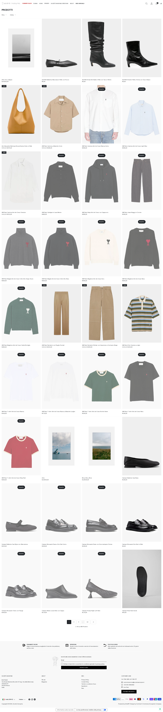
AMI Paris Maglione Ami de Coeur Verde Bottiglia (16, 345)
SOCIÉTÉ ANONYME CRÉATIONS (59, 3)
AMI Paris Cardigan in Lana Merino (52, 212)
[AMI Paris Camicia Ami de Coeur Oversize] (21, 180)
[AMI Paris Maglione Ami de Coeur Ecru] (101, 247)
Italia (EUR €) (9, 699)
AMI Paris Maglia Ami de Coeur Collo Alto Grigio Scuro (17, 279)
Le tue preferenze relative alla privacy (88, 710)
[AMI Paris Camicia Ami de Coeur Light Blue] (141, 114)
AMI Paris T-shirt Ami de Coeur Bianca (13, 411)
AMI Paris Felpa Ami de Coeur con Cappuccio (95, 212)
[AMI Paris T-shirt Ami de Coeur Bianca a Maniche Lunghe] (61, 379)
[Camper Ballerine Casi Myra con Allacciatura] (21, 512)
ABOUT (72, 3)
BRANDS (46, 3)
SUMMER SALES (27, 3)
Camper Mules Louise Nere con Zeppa (53, 610)
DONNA (35, 3)
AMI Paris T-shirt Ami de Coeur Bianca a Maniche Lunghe (58, 411)
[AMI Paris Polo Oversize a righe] (141, 313)
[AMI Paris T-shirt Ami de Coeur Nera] (141, 379)
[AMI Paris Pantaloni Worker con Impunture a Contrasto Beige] (101, 313)
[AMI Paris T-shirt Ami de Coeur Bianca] (21, 379)
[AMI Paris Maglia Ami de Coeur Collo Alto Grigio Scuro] (21, 247)
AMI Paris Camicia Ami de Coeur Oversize (14, 212)
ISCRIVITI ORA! (84, 667)
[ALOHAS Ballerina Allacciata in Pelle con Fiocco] (61, 48)
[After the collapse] (21, 48)
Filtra (3, 15)
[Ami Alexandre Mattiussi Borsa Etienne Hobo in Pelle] (21, 114)
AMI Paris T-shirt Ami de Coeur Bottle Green (95, 411)
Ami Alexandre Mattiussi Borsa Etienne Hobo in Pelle (17, 146)
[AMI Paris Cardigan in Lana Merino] (61, 180)
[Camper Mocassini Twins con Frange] (21, 579)
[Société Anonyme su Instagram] (32, 699)
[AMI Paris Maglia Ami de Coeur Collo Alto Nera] (61, 247)
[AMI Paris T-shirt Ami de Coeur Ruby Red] (21, 446)
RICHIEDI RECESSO (129, 692)
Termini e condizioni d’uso (89, 684)
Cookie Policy (85, 682)
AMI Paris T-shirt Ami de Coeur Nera (132, 411)
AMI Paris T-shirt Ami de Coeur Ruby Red (14, 478)
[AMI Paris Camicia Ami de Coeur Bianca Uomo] (101, 114)
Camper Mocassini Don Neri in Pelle (132, 544)
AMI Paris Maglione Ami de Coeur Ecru (93, 279)
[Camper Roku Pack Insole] (141, 579)
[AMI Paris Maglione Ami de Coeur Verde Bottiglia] (21, 313)
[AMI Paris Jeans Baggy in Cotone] (141, 180)
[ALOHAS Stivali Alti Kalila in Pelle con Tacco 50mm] (101, 48)
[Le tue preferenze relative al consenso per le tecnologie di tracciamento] (160, 709)
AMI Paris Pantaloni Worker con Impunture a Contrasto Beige (99, 345)
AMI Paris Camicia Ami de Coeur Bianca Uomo (95, 146)
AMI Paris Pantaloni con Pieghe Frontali (53, 345)
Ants (43, 478)
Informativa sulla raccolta (65, 710)
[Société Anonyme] (11, 3)
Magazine (44, 682)
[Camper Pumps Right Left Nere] (101, 579)
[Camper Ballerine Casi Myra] (141, 446)
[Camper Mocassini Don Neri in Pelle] (141, 512)
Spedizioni (84, 686)
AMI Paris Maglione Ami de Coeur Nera (133, 279)
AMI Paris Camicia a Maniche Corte (52, 146)
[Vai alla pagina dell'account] (151, 3)
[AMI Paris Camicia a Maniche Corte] (61, 114)
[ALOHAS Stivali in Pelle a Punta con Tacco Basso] (141, 48)
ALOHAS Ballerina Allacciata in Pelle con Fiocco (55, 79)
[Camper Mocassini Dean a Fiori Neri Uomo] (61, 512)
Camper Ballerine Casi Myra (130, 478)
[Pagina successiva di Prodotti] (93, 622)
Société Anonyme (18, 704)
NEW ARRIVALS (80, 3)
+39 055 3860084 (129, 685)
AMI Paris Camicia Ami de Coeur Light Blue (134, 146)
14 (87, 622)
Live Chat (126, 687)
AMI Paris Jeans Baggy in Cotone (131, 212)
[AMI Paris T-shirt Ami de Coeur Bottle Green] (101, 379)
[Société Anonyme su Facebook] (29, 699)
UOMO (41, 3)
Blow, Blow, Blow (87, 478)
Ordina (12, 15)
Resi (83, 688)
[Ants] (61, 446)
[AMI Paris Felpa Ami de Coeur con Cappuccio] (101, 180)
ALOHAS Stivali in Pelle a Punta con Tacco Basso (136, 79)
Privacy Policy (85, 679)
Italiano (21, 699)
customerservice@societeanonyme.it (134, 682)
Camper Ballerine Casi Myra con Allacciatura (15, 544)
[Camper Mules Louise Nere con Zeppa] (61, 579)
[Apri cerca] (146, 3)
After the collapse (7, 79)
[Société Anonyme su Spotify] (35, 699)
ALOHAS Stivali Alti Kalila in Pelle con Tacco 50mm (96, 79)
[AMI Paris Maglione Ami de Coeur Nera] (141, 247)
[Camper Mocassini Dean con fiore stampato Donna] (101, 512)
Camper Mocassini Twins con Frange (12, 610)
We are (43, 679)
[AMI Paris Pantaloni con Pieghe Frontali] (61, 313)
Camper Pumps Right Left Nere (91, 610)
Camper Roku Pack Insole (129, 610)
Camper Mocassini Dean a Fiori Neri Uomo (54, 544)
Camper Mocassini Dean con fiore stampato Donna (97, 544)
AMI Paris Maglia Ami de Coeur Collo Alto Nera (55, 279)
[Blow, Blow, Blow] (101, 446)
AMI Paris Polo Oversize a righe (131, 345)
